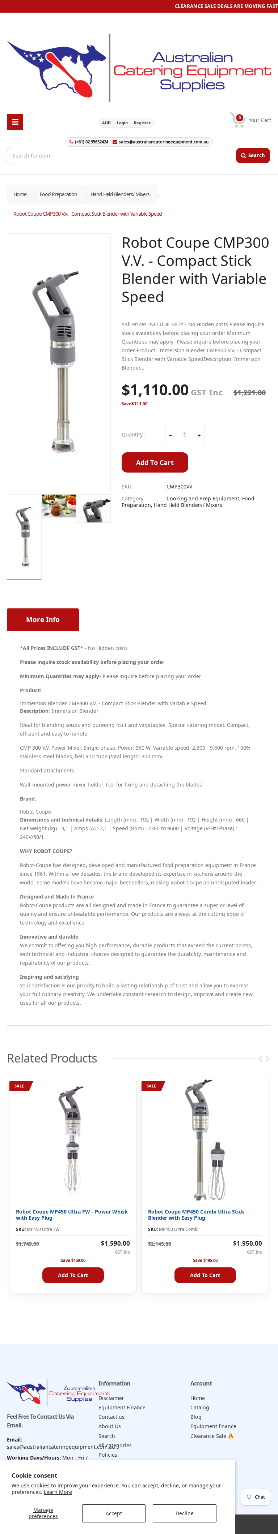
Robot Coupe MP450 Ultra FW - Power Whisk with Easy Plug (72, 1214)
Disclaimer (111, 1398)
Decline (185, 1513)
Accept (114, 1513)
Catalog (199, 1407)
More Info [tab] (43, 619)
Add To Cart (155, 462)
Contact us (111, 1416)
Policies (107, 1454)
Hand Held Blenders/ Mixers (119, 194)
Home (19, 194)
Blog (196, 1416)
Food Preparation (58, 194)
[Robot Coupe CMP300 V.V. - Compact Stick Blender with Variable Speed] (59, 362)
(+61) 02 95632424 (91, 142)
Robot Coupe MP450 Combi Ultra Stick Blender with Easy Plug (196, 1214)
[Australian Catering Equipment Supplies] (139, 66)
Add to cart (73, 1275)
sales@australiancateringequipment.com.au (163, 142)
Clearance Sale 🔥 (212, 1435)
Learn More (58, 1491)
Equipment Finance (122, 1407)
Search (106, 1435)
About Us (109, 1426)
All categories (115, 1445)
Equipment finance (213, 1426)
